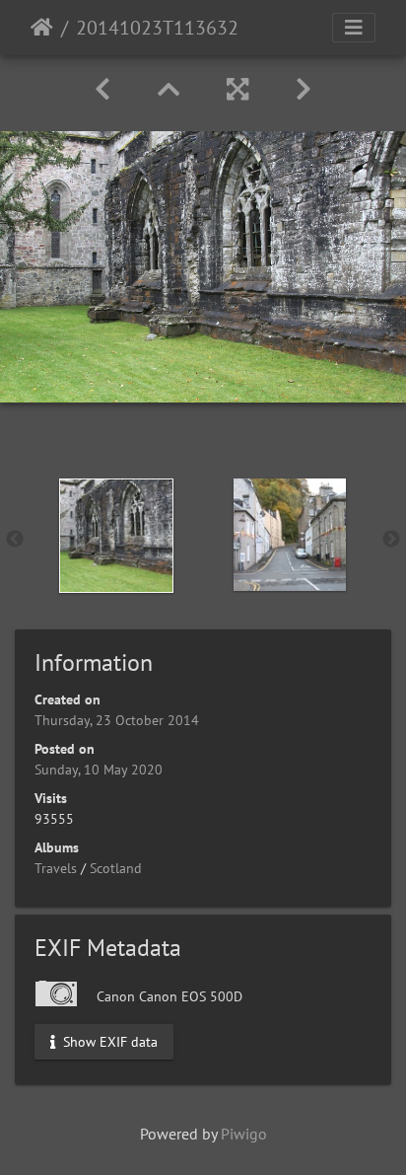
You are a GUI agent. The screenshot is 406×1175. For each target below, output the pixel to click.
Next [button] (391, 540)
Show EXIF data (108, 1041)
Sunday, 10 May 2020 (98, 769)
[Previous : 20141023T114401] (102, 89)
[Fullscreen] (237, 89)
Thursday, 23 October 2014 (116, 720)
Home (42, 27)
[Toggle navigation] (353, 27)
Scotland (116, 868)
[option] (116, 536)
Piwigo (244, 1133)
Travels (55, 868)
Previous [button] (15, 540)
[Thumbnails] (168, 89)
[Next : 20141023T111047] (303, 89)
